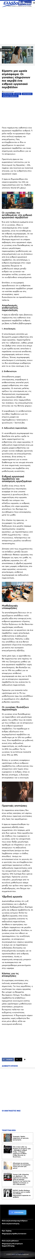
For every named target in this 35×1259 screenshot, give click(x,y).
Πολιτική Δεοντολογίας (10, 1223)
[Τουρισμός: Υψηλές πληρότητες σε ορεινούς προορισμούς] (8, 1138)
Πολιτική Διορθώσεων (10, 1241)
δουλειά (17, 94)
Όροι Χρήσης (6, 1231)
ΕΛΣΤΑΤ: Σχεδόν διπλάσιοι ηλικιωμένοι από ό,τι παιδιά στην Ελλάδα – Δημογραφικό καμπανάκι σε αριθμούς (22, 1194)
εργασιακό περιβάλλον (10, 96)
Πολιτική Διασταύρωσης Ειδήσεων (15, 1221)
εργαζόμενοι (27, 94)
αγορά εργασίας (8, 94)
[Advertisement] (17, 27)
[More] (25, 1059)
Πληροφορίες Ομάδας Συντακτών (14, 1233)
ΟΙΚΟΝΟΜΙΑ (6, 50)
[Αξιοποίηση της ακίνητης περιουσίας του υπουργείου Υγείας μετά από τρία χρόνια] (8, 1165)
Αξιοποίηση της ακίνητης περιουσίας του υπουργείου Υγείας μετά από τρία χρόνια (21, 1165)
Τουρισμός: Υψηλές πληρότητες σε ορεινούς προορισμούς (21, 1138)
